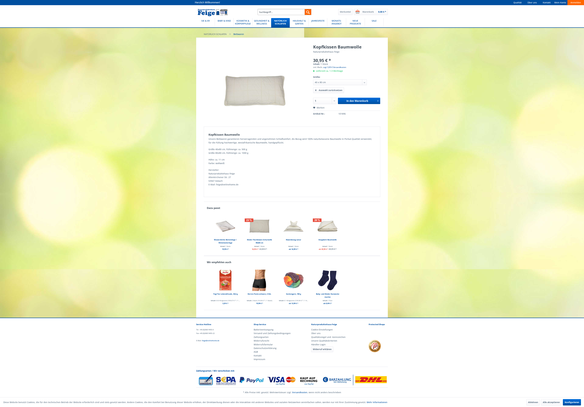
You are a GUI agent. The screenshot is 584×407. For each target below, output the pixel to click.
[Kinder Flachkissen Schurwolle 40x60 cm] (259, 226)
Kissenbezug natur (293, 240)
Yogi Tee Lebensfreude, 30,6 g (225, 294)
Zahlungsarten (261, 337)
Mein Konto (560, 2)
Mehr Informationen (377, 402)
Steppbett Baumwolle (327, 240)
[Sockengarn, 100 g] (293, 280)
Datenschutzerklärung (265, 348)
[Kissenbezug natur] (293, 226)
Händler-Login (318, 344)
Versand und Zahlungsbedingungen (272, 333)
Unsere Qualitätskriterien (324, 340)
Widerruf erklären (322, 349)
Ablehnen (533, 402)
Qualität (517, 2)
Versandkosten (299, 392)
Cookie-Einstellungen (322, 329)
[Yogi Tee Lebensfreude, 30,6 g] (225, 280)
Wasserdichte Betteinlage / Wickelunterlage (225, 241)
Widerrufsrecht (261, 340)
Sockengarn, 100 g (293, 294)
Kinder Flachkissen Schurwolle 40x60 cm (259, 241)
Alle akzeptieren (551, 402)
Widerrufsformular (263, 344)
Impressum (259, 359)
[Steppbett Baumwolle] (327, 226)
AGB (256, 351)
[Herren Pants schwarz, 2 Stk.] (259, 280)
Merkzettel (345, 11)
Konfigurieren (572, 402)
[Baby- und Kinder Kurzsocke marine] (327, 280)
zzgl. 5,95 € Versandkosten (334, 67)
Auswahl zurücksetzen (330, 90)
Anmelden (575, 2)
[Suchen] (308, 12)
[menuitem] (284, 12)
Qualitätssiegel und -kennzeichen (328, 337)
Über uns (532, 2)
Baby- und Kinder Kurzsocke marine (327, 295)
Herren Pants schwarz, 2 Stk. (259, 294)
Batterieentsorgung (263, 329)
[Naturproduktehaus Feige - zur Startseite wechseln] (213, 13)
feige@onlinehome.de (210, 340)
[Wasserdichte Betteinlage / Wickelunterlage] (225, 226)
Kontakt (547, 2)
